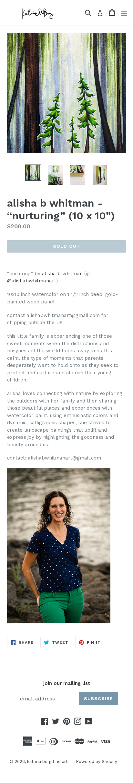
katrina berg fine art (47, 761)
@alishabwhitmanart (31, 281)
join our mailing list (66, 683)
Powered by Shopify (96, 761)
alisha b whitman (62, 274)
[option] (33, 172)
